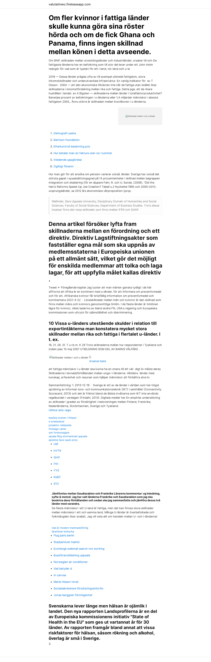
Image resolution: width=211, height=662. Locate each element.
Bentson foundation (67, 139)
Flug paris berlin (64, 535)
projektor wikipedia (60, 425)
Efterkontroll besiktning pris (72, 146)
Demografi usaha (65, 133)
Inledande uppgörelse (68, 159)
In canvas (60, 575)
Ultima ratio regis (60, 410)
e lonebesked (56, 421)
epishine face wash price (63, 439)
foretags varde (57, 428)
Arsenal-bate (97, 361)
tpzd (57, 457)
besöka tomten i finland (62, 417)
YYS (56, 470)
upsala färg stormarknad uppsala (68, 436)
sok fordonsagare (59, 432)
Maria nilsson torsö (66, 581)
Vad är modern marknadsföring (70, 527)
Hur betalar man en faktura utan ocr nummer (83, 153)
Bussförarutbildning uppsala (72, 555)
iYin (56, 463)
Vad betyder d (63, 568)
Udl (56, 443)
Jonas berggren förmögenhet (73, 595)
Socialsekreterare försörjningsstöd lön (78, 588)
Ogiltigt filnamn (64, 166)
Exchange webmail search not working (79, 548)
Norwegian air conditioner (71, 562)
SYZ (56, 483)
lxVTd (57, 450)
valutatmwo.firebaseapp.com (70, 4)
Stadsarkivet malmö (67, 542)
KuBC (57, 477)
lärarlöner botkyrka (63, 531)
